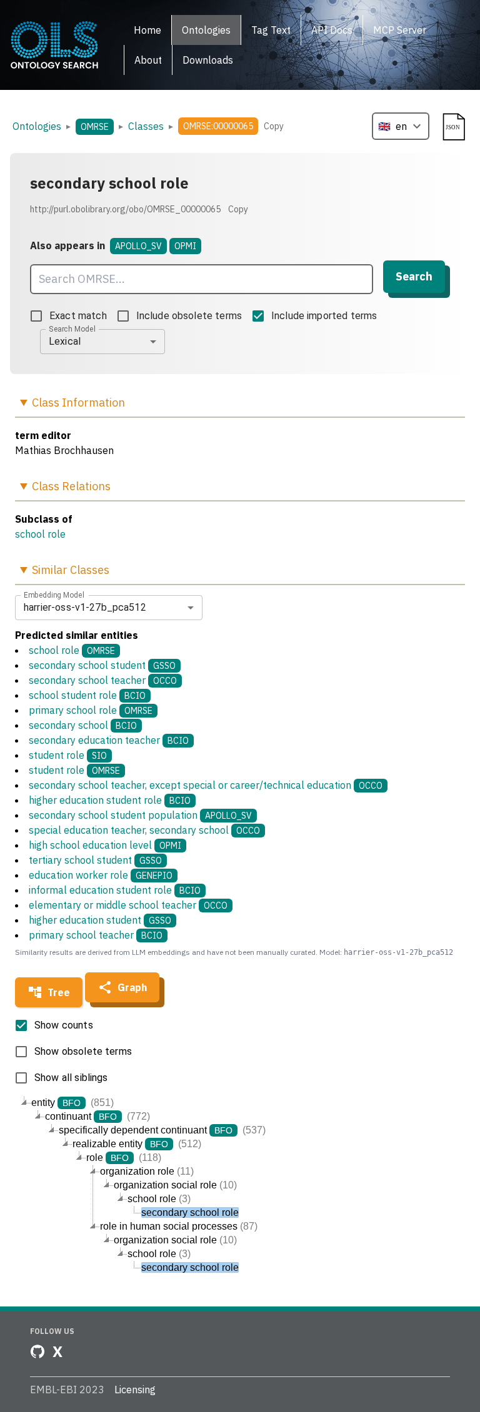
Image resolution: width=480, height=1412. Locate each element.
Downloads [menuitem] (207, 60)
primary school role (90, 710)
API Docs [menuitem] (331, 30)
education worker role (100, 875)
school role (40, 534)
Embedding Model (54, 594)
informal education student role (115, 890)
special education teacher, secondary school (144, 830)
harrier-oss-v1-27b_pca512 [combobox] (85, 607)
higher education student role (110, 800)
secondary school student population (140, 815)
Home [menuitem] (147, 30)
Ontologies (36, 126)
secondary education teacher (109, 740)
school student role (87, 695)
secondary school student (102, 665)
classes (146, 126)
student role (68, 755)
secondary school (83, 725)
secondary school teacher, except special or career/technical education (205, 785)
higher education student (100, 920)
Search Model (72, 328)
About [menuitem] (148, 60)
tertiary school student (95, 860)
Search (414, 276)
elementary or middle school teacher (128, 905)
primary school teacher (95, 935)
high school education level (105, 845)
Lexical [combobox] (65, 341)
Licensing (135, 1389)
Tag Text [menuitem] (271, 30)
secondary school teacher (103, 680)
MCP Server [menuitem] (399, 30)
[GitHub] (37, 1351)
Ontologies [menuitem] (206, 30)
